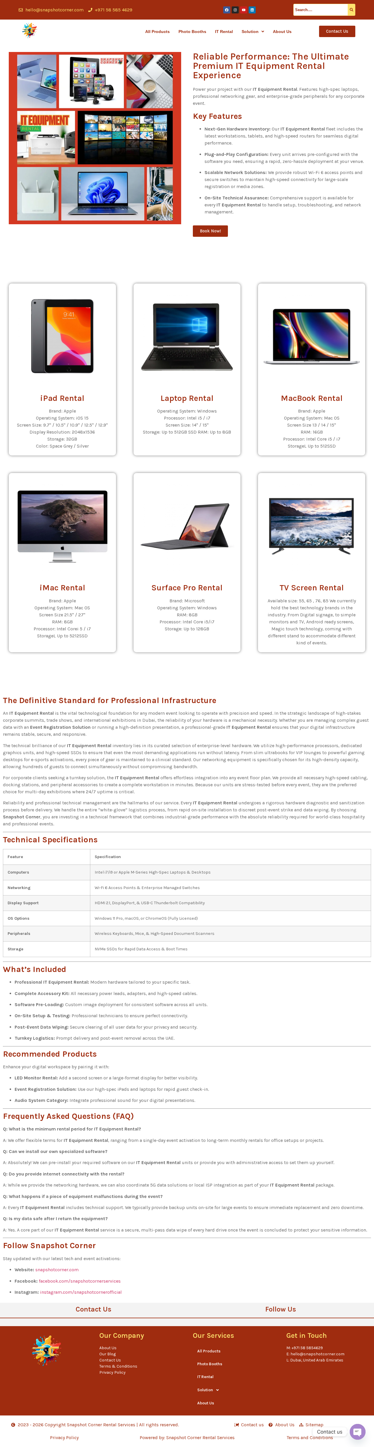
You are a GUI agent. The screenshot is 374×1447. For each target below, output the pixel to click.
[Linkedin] (252, 9)
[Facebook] (226, 9)
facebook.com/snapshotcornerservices (80, 1281)
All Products (157, 31)
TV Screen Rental (312, 587)
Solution (250, 31)
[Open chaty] (358, 1432)
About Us (282, 31)
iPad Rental (62, 398)
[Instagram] (235, 9)
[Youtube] (243, 9)
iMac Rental (62, 587)
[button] (253, 31)
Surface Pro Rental (187, 587)
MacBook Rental (312, 398)
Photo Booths (192, 31)
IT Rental (224, 31)
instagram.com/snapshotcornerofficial (81, 1292)
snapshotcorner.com (57, 1269)
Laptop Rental (187, 398)
